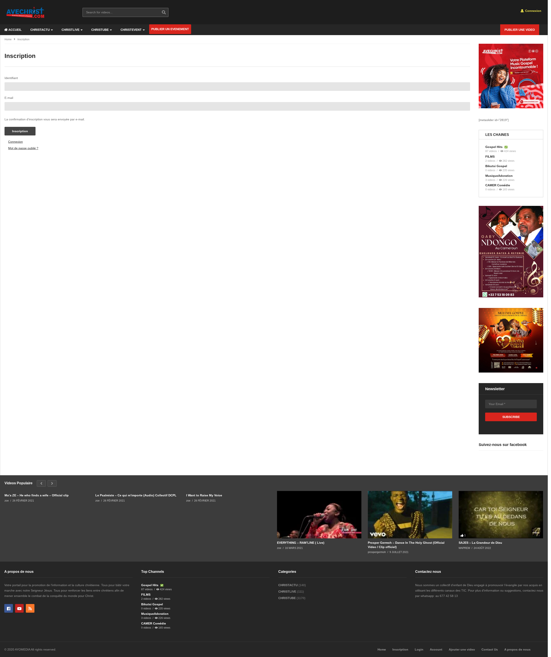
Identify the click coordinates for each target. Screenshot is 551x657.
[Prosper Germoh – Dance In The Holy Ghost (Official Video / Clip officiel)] (410, 514)
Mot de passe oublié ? (23, 148)
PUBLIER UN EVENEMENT (170, 29)
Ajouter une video (462, 649)
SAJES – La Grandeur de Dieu (480, 542)
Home (8, 39)
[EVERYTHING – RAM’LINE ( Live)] (319, 514)
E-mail (9, 97)
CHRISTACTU (40, 29)
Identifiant (11, 78)
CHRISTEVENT (131, 29)
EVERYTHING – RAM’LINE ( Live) (300, 542)
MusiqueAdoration (499, 175)
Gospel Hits (494, 147)
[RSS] (30, 608)
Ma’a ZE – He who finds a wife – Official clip (37, 495)
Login (419, 649)
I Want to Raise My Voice (204, 495)
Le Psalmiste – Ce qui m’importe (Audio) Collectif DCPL (135, 495)
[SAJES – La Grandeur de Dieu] (501, 514)
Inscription (20, 131)
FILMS (490, 156)
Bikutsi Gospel (496, 166)
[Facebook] (8, 608)
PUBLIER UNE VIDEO (520, 29)
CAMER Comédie (497, 185)
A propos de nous (517, 649)
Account (436, 649)
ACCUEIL (15, 29)
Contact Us (489, 649)
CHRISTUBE (100, 29)
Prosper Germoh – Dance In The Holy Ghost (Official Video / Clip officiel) (406, 545)
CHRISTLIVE (70, 29)
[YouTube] (19, 608)
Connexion (532, 10)
